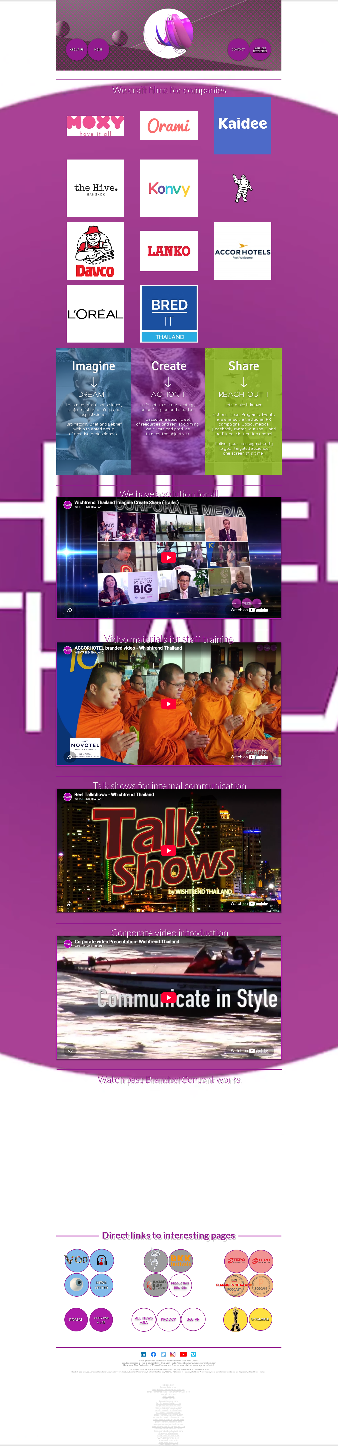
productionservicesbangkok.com (168, 1417)
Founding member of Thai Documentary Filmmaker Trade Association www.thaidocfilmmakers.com (168, 1363)
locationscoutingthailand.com (168, 1410)
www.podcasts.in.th (168, 1440)
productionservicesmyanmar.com (168, 1419)
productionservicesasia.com (168, 1422)
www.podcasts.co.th (168, 1442)
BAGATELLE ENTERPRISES (197, 1370)
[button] (187, 53)
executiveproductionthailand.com (168, 1424)
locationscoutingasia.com (168, 1412)
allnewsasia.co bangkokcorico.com (168, 1400)
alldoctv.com (169, 1396)
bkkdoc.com (168, 1385)
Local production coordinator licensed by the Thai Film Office (168, 1361)
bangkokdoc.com (168, 1387)
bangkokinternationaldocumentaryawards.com (168, 1392)
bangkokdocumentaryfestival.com (168, 1389)
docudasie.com (168, 1394)
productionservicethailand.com (168, 1415)
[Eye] (76, 1284)
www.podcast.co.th (168, 1445)
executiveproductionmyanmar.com (168, 1426)
